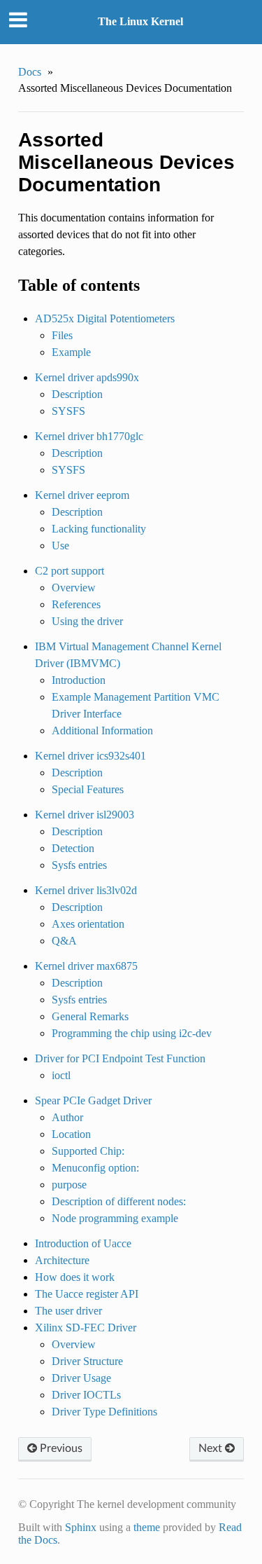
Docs (29, 72)
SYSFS (68, 411)
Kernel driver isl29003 (84, 815)
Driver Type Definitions (104, 1412)
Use (60, 545)
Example (71, 352)
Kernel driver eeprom (82, 495)
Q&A (64, 941)
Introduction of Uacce (83, 1243)
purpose (69, 1185)
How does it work (75, 1277)
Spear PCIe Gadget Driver (93, 1100)
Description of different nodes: (119, 1201)
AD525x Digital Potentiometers (105, 318)
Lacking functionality (99, 529)
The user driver (68, 1311)
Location (71, 1134)
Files (62, 335)
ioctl (61, 1075)
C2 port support (69, 571)
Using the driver (87, 621)
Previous (59, 1448)
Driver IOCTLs (86, 1395)
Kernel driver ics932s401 (90, 756)
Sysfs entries (79, 865)
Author (67, 1117)
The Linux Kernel (140, 21)
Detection (73, 848)
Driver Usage (81, 1378)
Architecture (62, 1260)
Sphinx (80, 1527)
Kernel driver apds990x (87, 377)
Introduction (78, 680)
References (76, 604)
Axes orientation (88, 924)
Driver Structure (87, 1361)
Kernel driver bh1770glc (89, 436)
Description (77, 394)
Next (211, 1448)
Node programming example (115, 1218)
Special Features (88, 789)
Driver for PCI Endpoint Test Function (120, 1058)
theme (146, 1527)
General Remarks (90, 1016)
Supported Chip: (88, 1151)
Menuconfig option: (95, 1168)
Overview (74, 588)
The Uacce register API (86, 1294)
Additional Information (102, 730)
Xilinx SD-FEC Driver (85, 1327)
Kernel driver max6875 (86, 966)
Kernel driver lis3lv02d (86, 890)
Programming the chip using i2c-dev (132, 1033)
